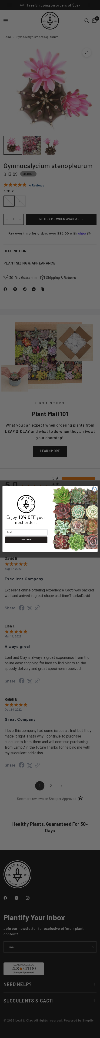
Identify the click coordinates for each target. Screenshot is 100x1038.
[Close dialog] (94, 489)
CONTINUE (26, 540)
